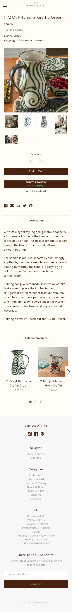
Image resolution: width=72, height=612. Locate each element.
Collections (36, 475)
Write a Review (14, 29)
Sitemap (36, 457)
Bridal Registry (36, 454)
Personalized (36, 479)
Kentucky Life (36, 491)
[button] (36, 184)
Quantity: (36, 154)
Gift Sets (36, 498)
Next (68, 371)
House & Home (36, 487)
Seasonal (36, 494)
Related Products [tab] (36, 338)
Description (36, 220)
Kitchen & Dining (36, 483)
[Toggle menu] (5, 5)
